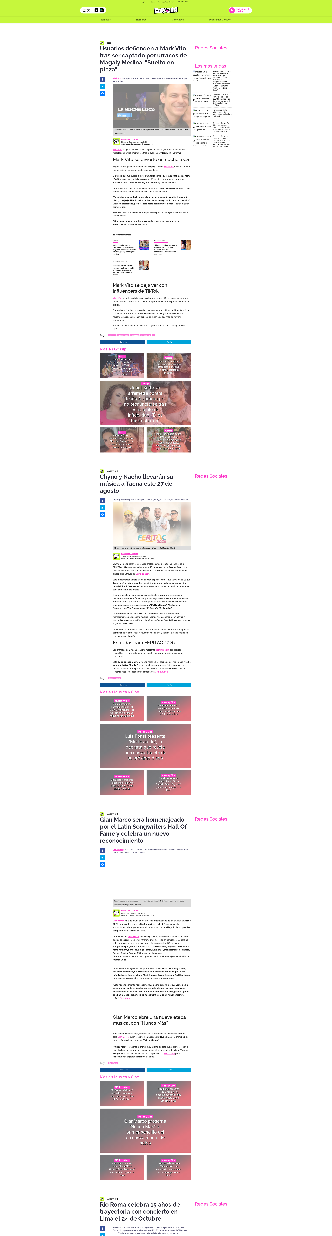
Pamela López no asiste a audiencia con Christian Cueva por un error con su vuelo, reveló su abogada (122, 441)
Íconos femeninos (161, 241)
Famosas (106, 19)
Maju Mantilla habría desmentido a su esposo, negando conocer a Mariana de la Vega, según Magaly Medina (124, 249)
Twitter (169, 342)
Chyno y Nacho (114, 678)
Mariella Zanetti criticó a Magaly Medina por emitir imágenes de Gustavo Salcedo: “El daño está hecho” (124, 270)
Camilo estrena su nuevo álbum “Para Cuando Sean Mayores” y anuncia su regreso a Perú (168, 784)
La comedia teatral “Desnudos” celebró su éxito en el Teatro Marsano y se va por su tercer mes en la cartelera (121, 367)
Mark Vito (117, 78)
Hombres (141, 19)
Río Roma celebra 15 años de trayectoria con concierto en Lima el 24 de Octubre (169, 710)
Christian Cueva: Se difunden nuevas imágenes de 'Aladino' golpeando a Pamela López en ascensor (222, 127)
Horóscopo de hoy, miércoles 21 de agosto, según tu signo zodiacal (222, 113)
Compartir (123, 342)
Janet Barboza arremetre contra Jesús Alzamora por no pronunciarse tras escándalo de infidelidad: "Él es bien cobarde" (145, 404)
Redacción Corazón (129, 139)
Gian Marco (118, 849)
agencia (147, 335)
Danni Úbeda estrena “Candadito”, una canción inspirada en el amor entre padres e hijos (168, 1169)
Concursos (178, 19)
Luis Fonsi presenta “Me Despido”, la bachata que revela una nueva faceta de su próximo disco (145, 747)
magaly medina (136, 335)
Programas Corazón (220, 19)
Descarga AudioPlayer (166, 2)
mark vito (112, 335)
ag (153, 335)
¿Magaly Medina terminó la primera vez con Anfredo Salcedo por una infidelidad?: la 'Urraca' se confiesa (165, 249)
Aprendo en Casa (148, 2)
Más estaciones (183, 2)
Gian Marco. (126, 998)
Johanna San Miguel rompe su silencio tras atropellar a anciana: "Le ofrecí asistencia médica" (169, 366)
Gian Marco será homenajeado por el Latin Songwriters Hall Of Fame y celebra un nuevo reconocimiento (122, 709)
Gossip (109, 43)
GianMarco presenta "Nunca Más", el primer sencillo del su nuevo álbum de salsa (122, 784)
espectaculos (123, 335)
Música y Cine (112, 471)
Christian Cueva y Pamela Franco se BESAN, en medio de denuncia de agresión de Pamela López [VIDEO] (222, 100)
